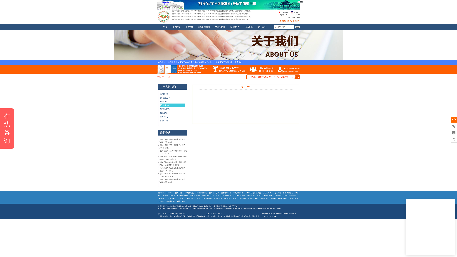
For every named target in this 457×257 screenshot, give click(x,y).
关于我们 (262, 27)
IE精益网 (205, 196)
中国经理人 (191, 198)
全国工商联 (267, 193)
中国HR (161, 198)
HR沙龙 (161, 201)
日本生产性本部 (201, 193)
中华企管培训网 (230, 198)
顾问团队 (164, 102)
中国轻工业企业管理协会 (179, 196)
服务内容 (176, 27)
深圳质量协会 (283, 198)
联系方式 (164, 117)
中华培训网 (218, 198)
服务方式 (189, 27)
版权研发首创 (204, 27)
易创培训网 (251, 196)
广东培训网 (242, 198)
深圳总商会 (180, 201)
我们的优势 (165, 98)
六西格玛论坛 (226, 196)
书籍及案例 (220, 27)
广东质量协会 (288, 193)
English (296, 12)
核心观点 (164, 113)
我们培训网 (293, 198)
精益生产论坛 (195, 196)
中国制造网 (278, 196)
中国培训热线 (253, 198)
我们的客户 (235, 27)
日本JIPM (169, 193)
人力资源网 (170, 198)
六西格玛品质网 (239, 196)
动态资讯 (249, 27)
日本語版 (285, 12)
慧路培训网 (170, 201)
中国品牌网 (268, 196)
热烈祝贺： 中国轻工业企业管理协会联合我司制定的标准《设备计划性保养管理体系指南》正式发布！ (201, 62)
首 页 (165, 27)
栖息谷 (259, 196)
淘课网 (273, 198)
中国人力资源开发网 (204, 198)
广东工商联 (277, 193)
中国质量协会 (238, 193)
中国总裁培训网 (290, 196)
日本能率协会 (226, 193)
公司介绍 (164, 94)
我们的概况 (165, 109)
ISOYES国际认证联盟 (253, 193)
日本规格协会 (189, 193)
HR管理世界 (264, 198)
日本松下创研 (214, 193)
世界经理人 (180, 198)
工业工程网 (215, 196)
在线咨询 (164, 121)
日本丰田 (178, 193)
